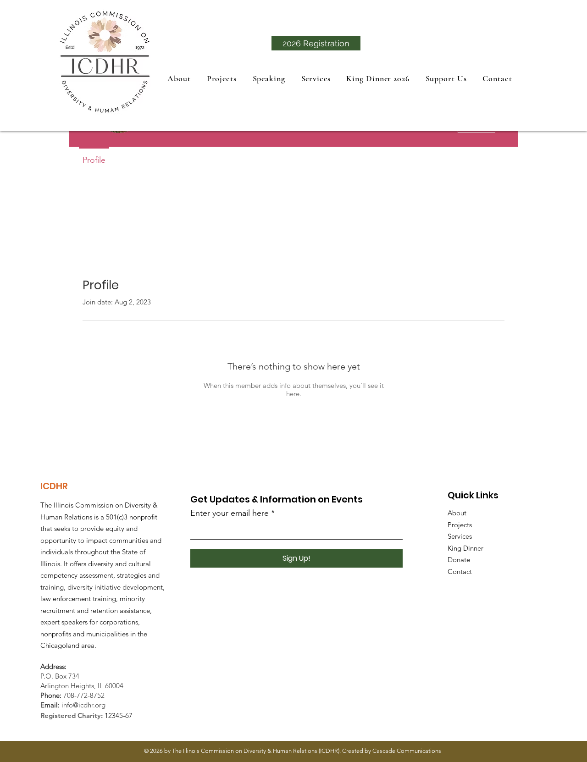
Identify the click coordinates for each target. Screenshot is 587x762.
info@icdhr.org (83, 705)
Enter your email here (229, 513)
